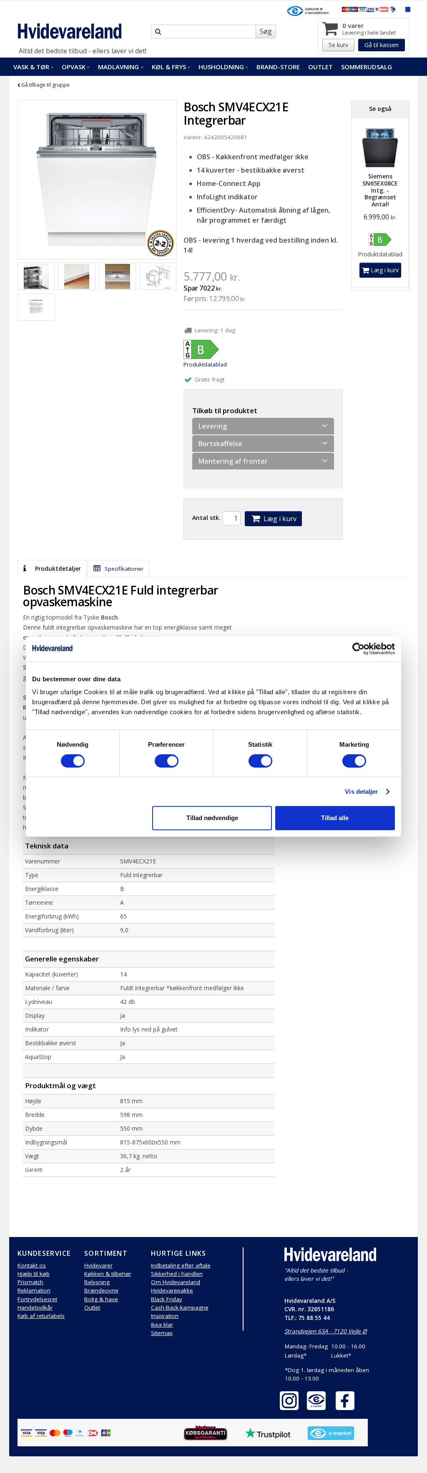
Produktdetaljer (57, 568)
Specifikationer (123, 568)
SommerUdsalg (366, 67)
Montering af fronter (233, 461)
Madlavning (118, 67)
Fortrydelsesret (37, 1299)
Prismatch (30, 1282)
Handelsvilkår (35, 1307)
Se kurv (338, 45)
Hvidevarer (98, 1265)
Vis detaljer (361, 791)
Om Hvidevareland (175, 1282)
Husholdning (221, 67)
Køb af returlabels (41, 1316)
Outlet (320, 67)
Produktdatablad (205, 364)
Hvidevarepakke (172, 1290)
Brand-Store (278, 67)
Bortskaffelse (220, 443)
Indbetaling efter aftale (181, 1265)
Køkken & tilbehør (107, 1273)
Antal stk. (206, 518)
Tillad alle (335, 817)
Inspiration (164, 1316)
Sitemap (162, 1333)
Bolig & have (101, 1299)
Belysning (97, 1282)
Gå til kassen (381, 45)
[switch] (166, 761)
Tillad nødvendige (212, 817)
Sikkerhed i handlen (177, 1273)
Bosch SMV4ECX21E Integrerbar (235, 113)
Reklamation (34, 1290)
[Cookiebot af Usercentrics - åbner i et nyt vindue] (358, 648)
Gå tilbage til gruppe (45, 84)
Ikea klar (162, 1324)
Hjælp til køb (34, 1273)
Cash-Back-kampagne (179, 1307)
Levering (212, 426)
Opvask (73, 67)
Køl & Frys (169, 67)
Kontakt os (32, 1265)
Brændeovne (101, 1290)
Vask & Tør (31, 67)
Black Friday (166, 1299)
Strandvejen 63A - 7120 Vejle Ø (325, 1331)
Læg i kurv (279, 518)
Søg (266, 31)
